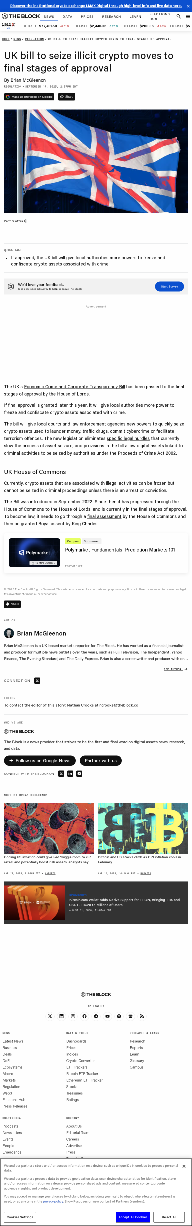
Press (71, 1152)
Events (8, 1139)
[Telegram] (96, 1016)
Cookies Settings (20, 1217)
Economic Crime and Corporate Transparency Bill (74, 387)
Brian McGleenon (28, 80)
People (8, 1146)
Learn (134, 1054)
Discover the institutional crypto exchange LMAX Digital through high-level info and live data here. (96, 6)
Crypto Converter (80, 1060)
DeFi (6, 1060)
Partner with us (101, 761)
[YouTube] (107, 1016)
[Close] (184, 1166)
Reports (136, 1048)
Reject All (169, 1217)
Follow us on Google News (40, 760)
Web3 (7, 1093)
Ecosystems (12, 1067)
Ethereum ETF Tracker (84, 1080)
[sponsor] (34, 903)
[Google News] (130, 1016)
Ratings (72, 1100)
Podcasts (10, 1126)
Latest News (12, 1041)
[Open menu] (188, 16)
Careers (72, 1139)
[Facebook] (84, 1016)
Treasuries (74, 1093)
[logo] (21, 16)
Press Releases (15, 1106)
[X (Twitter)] (50, 1016)
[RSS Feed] (142, 1016)
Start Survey (169, 286)
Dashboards (76, 1041)
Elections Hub (14, 1100)
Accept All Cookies (133, 1217)
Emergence (12, 1152)
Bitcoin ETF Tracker (82, 1074)
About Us (74, 1126)
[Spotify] (119, 1016)
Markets (9, 1080)
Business (9, 1048)
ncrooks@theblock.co (119, 705)
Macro (7, 1074)
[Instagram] (73, 1016)
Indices (72, 1054)
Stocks (72, 1086)
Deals (7, 1054)
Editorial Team (78, 1132)
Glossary (137, 1060)
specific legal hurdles (128, 438)
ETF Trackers (77, 1067)
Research (137, 1041)
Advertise (74, 1146)
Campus (137, 1067)
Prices (71, 1048)
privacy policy (53, 1201)
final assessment (104, 516)
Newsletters (12, 1132)
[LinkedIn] (61, 1016)
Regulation (11, 1086)
